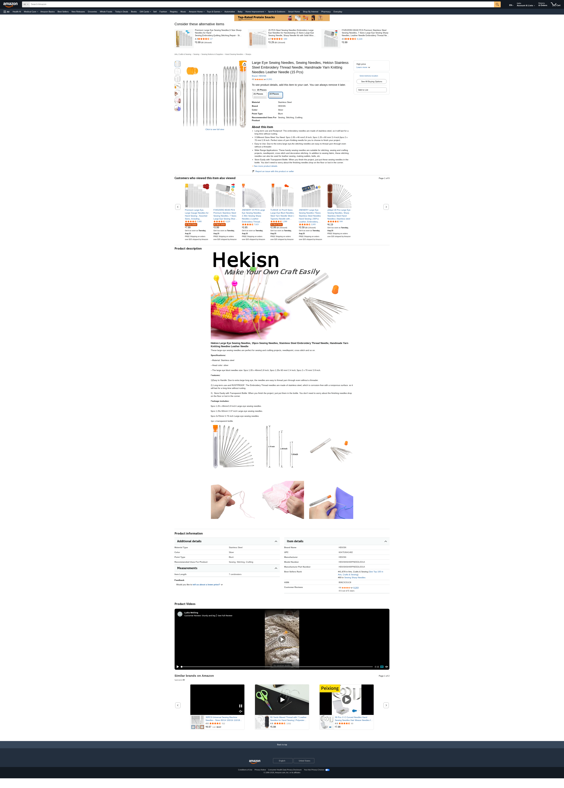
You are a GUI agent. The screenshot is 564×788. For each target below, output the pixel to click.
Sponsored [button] (178, 680)
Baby (240, 11)
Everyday (338, 11)
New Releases (78, 11)
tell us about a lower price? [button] (207, 584)
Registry (174, 11)
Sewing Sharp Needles (354, 577)
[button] (6, 12)
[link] (198, 42)
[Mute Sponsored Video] (240, 711)
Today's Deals (121, 11)
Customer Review (192, 615)
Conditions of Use (245, 770)
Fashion (163, 11)
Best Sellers (63, 11)
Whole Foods (106, 11)
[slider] (277, 666)
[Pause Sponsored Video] (240, 706)
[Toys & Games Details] (221, 11)
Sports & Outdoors (276, 11)
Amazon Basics (47, 11)
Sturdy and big (208, 615)
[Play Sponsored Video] (282, 700)
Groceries (92, 11)
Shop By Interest (310, 11)
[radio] (178, 64)
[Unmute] (386, 667)
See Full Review (225, 615)
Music (183, 11)
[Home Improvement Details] (265, 11)
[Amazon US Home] (254, 762)
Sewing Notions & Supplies (212, 54)
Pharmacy (326, 11)
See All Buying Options (371, 81)
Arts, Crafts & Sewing (182, 54)
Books (134, 11)
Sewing (196, 54)
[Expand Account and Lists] (534, 5)
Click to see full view (214, 129)
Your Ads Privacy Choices (314, 770)
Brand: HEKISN (259, 76)
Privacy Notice (260, 770)
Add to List (363, 90)
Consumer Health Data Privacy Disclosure (285, 770)
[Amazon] (10, 4)
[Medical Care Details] (37, 11)
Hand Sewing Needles (234, 54)
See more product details (265, 166)
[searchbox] (262, 4)
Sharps (248, 54)
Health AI (17, 11)
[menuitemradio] (381, 667)
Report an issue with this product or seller (274, 171)
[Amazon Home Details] (204, 11)
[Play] (177, 666)
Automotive (229, 11)
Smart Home (294, 11)
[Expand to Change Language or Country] (512, 5)
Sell (155, 11)
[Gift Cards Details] (150, 11)
